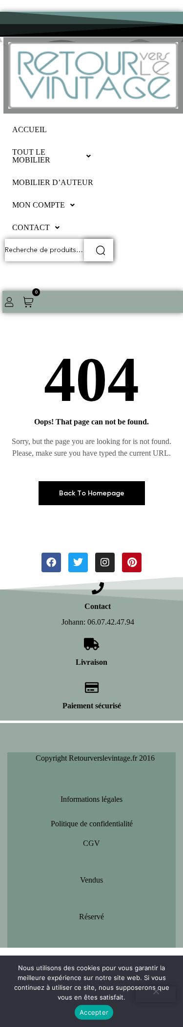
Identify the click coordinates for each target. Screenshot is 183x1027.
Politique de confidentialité (92, 823)
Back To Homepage (91, 493)
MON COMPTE (38, 205)
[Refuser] (156, 994)
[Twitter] (78, 562)
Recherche (98, 250)
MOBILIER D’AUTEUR (52, 182)
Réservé (91, 916)
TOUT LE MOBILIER (31, 156)
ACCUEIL (29, 129)
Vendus (91, 880)
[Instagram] (105, 562)
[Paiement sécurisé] (91, 687)
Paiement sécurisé (91, 705)
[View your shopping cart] (28, 301)
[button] (54, 156)
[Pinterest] (132, 562)
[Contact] (98, 588)
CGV (91, 843)
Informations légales (91, 799)
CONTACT (31, 227)
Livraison (91, 662)
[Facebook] (51, 562)
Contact (97, 606)
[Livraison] (91, 644)
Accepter (94, 1012)
